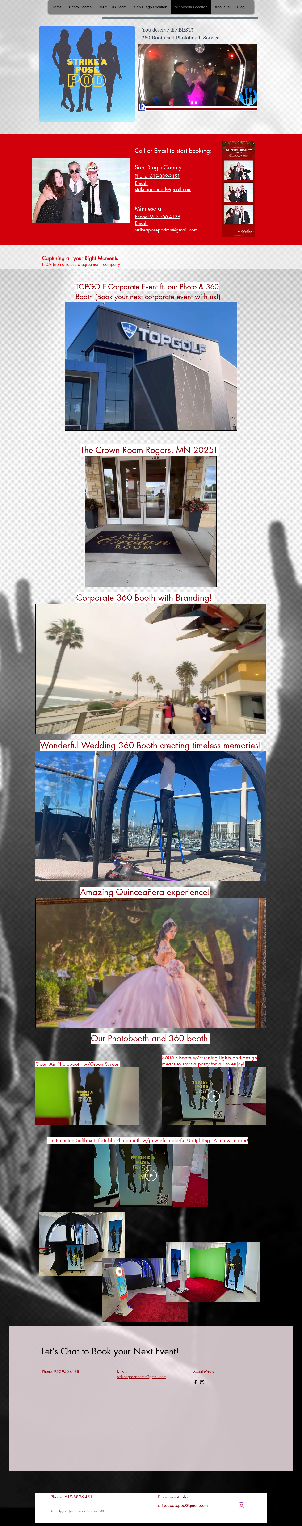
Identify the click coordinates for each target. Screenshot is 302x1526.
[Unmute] (152, 105)
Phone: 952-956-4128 (157, 217)
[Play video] (214, 1096)
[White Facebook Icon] (249, 1505)
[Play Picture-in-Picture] (243, 105)
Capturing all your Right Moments (80, 258)
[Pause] (144, 105)
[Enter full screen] (251, 105)
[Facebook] (195, 1382)
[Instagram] (202, 1382)
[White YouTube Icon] (256, 1505)
